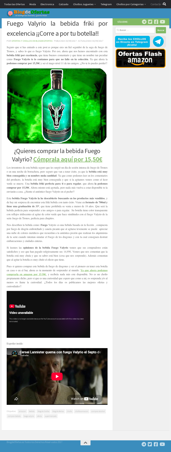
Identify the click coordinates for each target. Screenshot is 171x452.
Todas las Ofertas (14, 4)
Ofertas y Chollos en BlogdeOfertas (32, 40)
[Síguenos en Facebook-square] (156, 22)
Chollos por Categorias (129, 4)
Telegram (106, 4)
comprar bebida (14, 416)
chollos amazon (81, 411)
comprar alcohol (98, 411)
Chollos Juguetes (83, 4)
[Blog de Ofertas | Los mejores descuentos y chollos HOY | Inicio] (28, 13)
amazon (22, 411)
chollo (69, 411)
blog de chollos (43, 411)
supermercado (50, 416)
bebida (31, 411)
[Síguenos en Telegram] (144, 22)
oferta (39, 416)
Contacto (156, 4)
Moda (32, 4)
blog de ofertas (58, 411)
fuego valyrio (29, 416)
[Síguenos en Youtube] (162, 22)
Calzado (63, 4)
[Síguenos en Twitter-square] (150, 22)
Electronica (47, 4)
